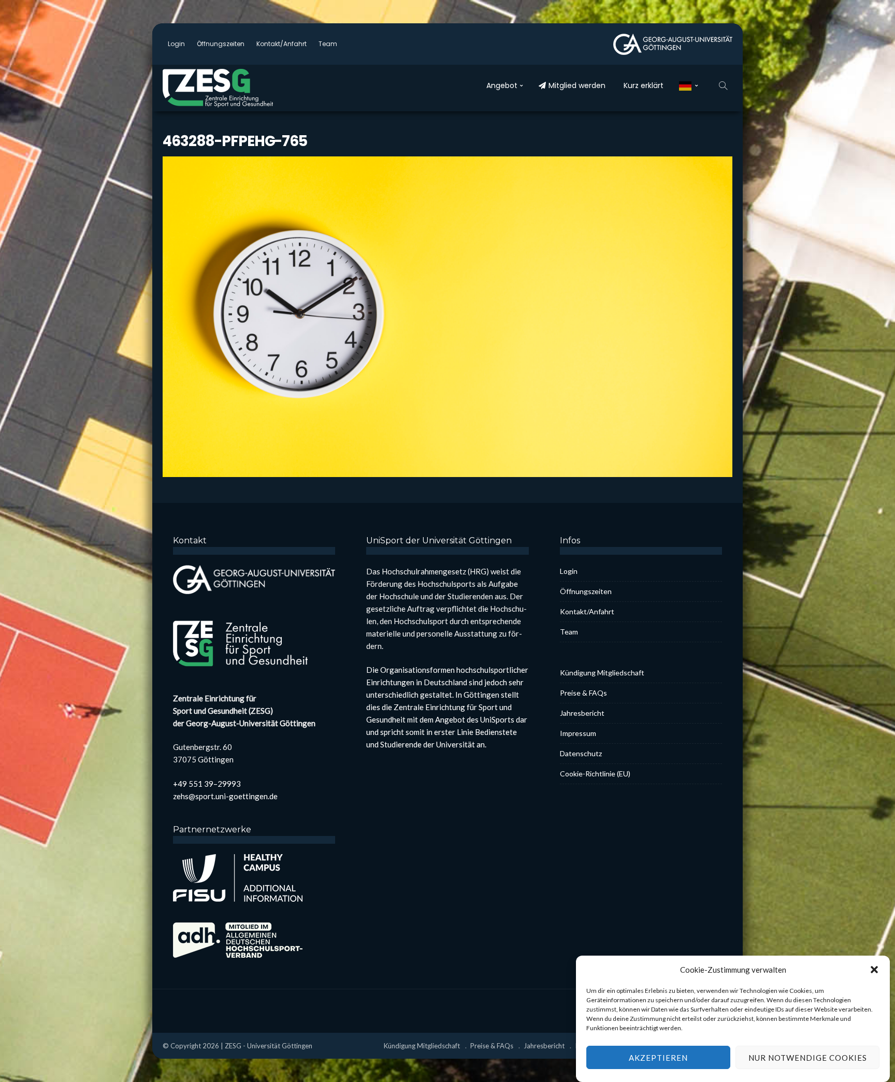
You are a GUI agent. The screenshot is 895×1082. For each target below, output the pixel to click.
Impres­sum (578, 733)
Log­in (176, 43)
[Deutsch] (688, 85)
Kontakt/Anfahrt (281, 43)
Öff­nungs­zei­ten (220, 43)
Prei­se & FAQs (583, 692)
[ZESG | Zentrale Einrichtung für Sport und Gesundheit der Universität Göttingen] (230, 88)
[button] (874, 969)
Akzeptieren (658, 1057)
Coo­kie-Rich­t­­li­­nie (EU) (595, 773)
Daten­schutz (581, 753)
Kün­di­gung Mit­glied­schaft (602, 672)
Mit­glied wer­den (576, 85)
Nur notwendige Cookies (807, 1057)
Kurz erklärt (643, 85)
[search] (723, 85)
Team (328, 43)
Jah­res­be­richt (582, 713)
